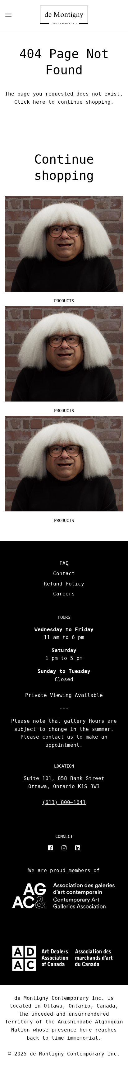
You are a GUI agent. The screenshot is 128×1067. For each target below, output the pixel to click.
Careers (64, 594)
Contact (64, 573)
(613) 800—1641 (64, 802)
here (39, 102)
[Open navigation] (8, 15)
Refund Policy (64, 584)
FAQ (64, 563)
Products (64, 300)
